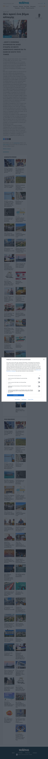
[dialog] (24, 379)
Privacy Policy (30, 399)
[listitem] (24, 375)
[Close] (44, 360)
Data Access (24, 399)
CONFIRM (15, 395)
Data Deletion (17, 399)
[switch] (38, 378)
